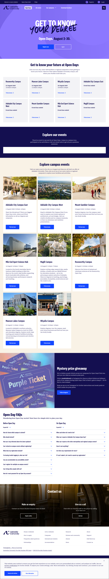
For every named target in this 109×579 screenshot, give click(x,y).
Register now (46, 47)
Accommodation (49, 542)
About (88, 531)
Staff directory (91, 538)
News (67, 542)
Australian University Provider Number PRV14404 (17, 550)
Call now (80, 516)
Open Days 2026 (26, 2)
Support (89, 535)
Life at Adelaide (49, 531)
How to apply (28, 535)
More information (30, 573)
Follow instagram (65, 393)
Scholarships (27, 542)
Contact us (90, 542)
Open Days (28, 8)
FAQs (35, 2)
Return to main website (11, 2)
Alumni (68, 538)
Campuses (48, 535)
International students (51, 538)
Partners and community (73, 535)
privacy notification (10, 565)
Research (68, 531)
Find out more (9, 93)
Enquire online (28, 516)
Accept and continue (12, 573)
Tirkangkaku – (12, 547)
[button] (104, 561)
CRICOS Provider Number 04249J (42, 550)
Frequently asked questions (31, 538)
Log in (63, 47)
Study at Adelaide (29, 531)
